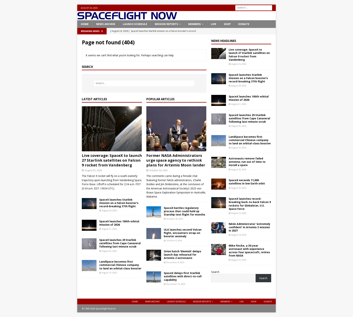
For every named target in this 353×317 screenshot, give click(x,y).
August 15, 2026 (238, 213)
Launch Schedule (135, 24)
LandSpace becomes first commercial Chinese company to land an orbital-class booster (120, 265)
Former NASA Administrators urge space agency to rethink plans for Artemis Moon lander (175, 160)
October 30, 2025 (158, 170)
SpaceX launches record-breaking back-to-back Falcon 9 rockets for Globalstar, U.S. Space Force (250, 204)
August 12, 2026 (238, 259)
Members (194, 24)
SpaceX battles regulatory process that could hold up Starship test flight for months (184, 211)
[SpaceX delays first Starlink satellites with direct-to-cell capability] (153, 276)
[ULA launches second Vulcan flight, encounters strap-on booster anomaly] (153, 233)
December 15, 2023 (175, 284)
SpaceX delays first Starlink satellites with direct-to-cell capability (183, 276)
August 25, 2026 (93, 170)
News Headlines (223, 41)
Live (213, 24)
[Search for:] (253, 7)
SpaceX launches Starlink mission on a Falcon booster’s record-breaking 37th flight (118, 203)
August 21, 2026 (109, 228)
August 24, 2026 (109, 210)
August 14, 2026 (238, 234)
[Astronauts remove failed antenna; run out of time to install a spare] (218, 162)
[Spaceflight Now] (127, 18)
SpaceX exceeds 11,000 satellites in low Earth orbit (247, 181)
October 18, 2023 (174, 218)
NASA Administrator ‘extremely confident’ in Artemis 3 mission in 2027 (249, 227)
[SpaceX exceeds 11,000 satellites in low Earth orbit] (218, 184)
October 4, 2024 (174, 240)
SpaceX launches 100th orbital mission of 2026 (119, 223)
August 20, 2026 (109, 251)
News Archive (105, 24)
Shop (227, 24)
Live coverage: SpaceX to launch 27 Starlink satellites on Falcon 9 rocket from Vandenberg (112, 160)
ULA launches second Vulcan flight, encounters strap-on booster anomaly (183, 233)
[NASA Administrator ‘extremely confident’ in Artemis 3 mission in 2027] (218, 227)
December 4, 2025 (175, 262)
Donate (243, 24)
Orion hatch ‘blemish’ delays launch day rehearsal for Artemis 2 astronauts (182, 255)
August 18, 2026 (238, 169)
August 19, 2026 (109, 272)
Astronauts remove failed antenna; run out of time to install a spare (247, 162)
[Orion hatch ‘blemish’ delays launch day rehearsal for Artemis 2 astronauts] (153, 255)
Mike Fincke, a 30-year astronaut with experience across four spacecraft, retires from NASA (249, 250)
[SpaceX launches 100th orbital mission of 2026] (89, 225)
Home (85, 24)
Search (215, 272)
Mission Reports (166, 24)
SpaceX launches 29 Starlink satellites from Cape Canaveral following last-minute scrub (120, 243)
